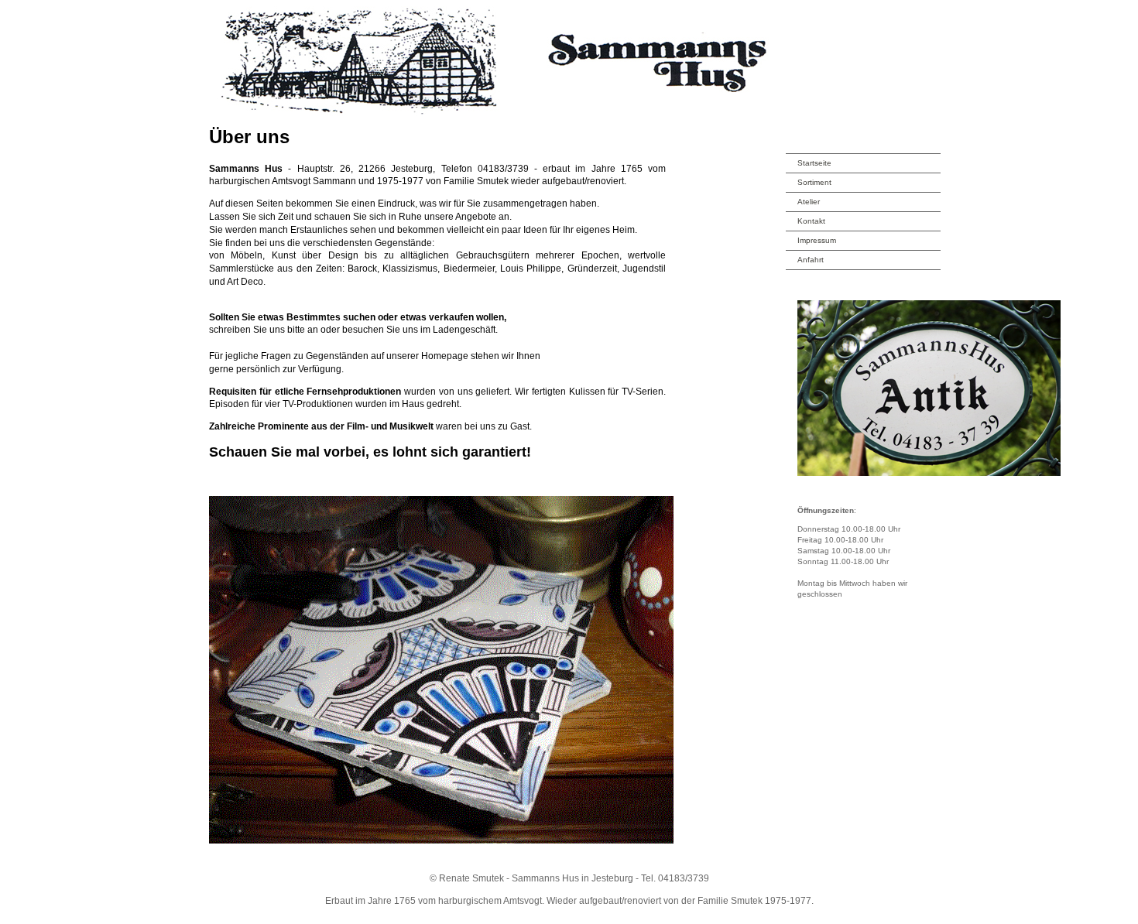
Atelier (808, 201)
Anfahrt (810, 259)
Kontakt (811, 221)
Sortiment (814, 182)
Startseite (814, 163)
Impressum (816, 240)
